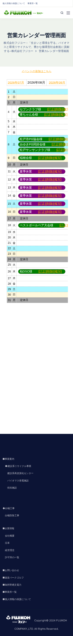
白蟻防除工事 (11, 515)
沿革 (6, 542)
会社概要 (8, 535)
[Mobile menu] (68, 13)
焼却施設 (10, 487)
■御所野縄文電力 (12, 584)
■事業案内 (8, 458)
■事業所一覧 (10, 591)
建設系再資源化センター (18, 473)
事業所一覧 (33, 3)
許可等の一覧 (11, 557)
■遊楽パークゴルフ (13, 577)
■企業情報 (8, 528)
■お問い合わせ (11, 570)
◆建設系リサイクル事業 (17, 466)
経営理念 (8, 550)
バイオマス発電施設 (16, 480)
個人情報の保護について (14, 3)
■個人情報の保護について (17, 599)
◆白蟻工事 (9, 508)
